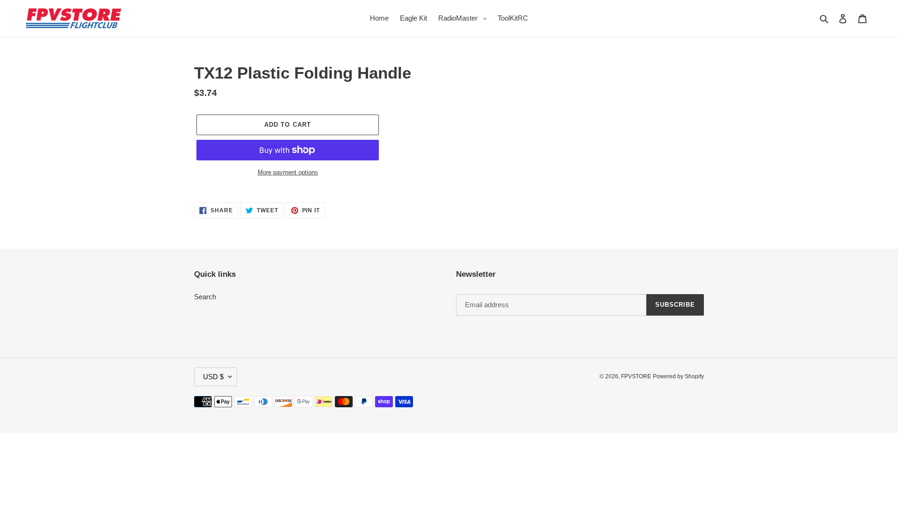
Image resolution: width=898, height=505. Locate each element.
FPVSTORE (636, 376)
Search (205, 297)
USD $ (213, 377)
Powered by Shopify (678, 376)
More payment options (288, 172)
